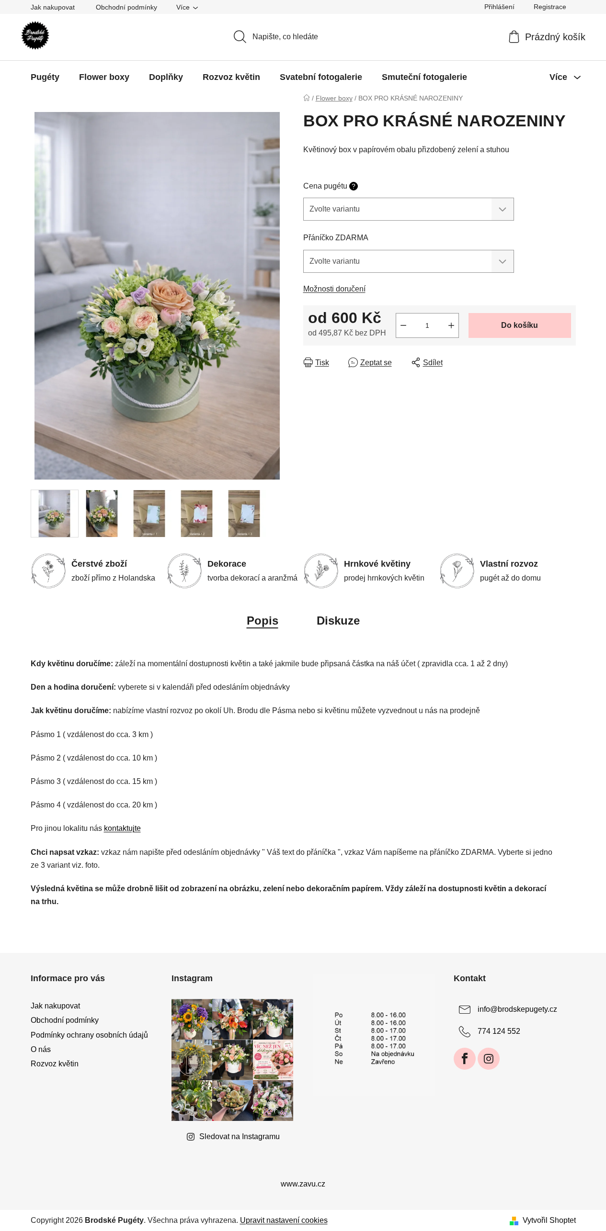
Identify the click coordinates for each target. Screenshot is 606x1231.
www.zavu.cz (303, 1184)
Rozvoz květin (55, 1064)
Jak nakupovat (53, 7)
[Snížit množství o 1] (403, 325)
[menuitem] (45, 77)
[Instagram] (489, 1059)
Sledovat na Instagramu (239, 1136)
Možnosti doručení (334, 289)
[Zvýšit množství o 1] (451, 325)
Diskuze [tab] (338, 620)
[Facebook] (465, 1059)
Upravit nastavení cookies (284, 1220)
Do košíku (519, 325)
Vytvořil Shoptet (549, 1220)
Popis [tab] (262, 620)
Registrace (550, 7)
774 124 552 (499, 1032)
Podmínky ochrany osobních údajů (89, 1035)
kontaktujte (122, 828)
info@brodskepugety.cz (517, 1010)
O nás (41, 1049)
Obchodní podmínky (126, 7)
